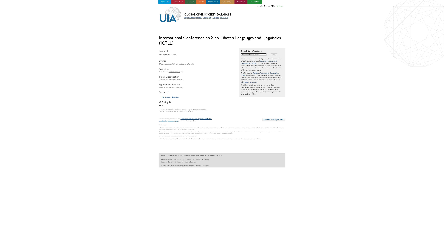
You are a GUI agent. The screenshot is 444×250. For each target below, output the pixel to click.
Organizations (189, 18)
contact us (253, 82)
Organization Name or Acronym (250, 54)
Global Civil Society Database (207, 14)
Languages (166, 97)
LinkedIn (197, 160)
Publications (178, 1)
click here (244, 82)
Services (191, 1)
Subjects (216, 18)
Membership (213, 1)
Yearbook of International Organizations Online (196, 119)
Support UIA (254, 1)
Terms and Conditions (202, 166)
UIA (167, 13)
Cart (274, 6)
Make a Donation (190, 162)
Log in (261, 6)
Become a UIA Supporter (176, 162)
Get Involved (227, 1)
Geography (207, 18)
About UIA (165, 1)
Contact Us (177, 159)
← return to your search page (169, 121)
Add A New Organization (274, 119)
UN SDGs (224, 18)
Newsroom (241, 1)
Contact (267, 6)
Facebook (188, 160)
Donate (280, 6)
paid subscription (184, 64)
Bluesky (206, 160)
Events (201, 1)
